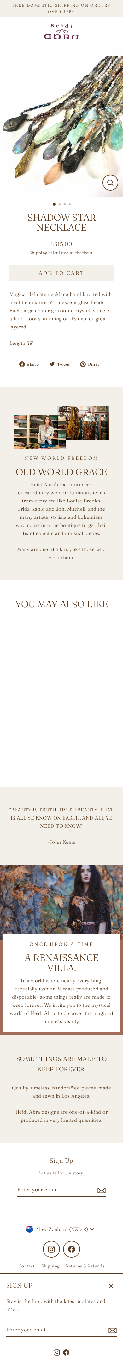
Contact (27, 1265)
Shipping (38, 252)
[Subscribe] (112, 1330)
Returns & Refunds (85, 1265)
